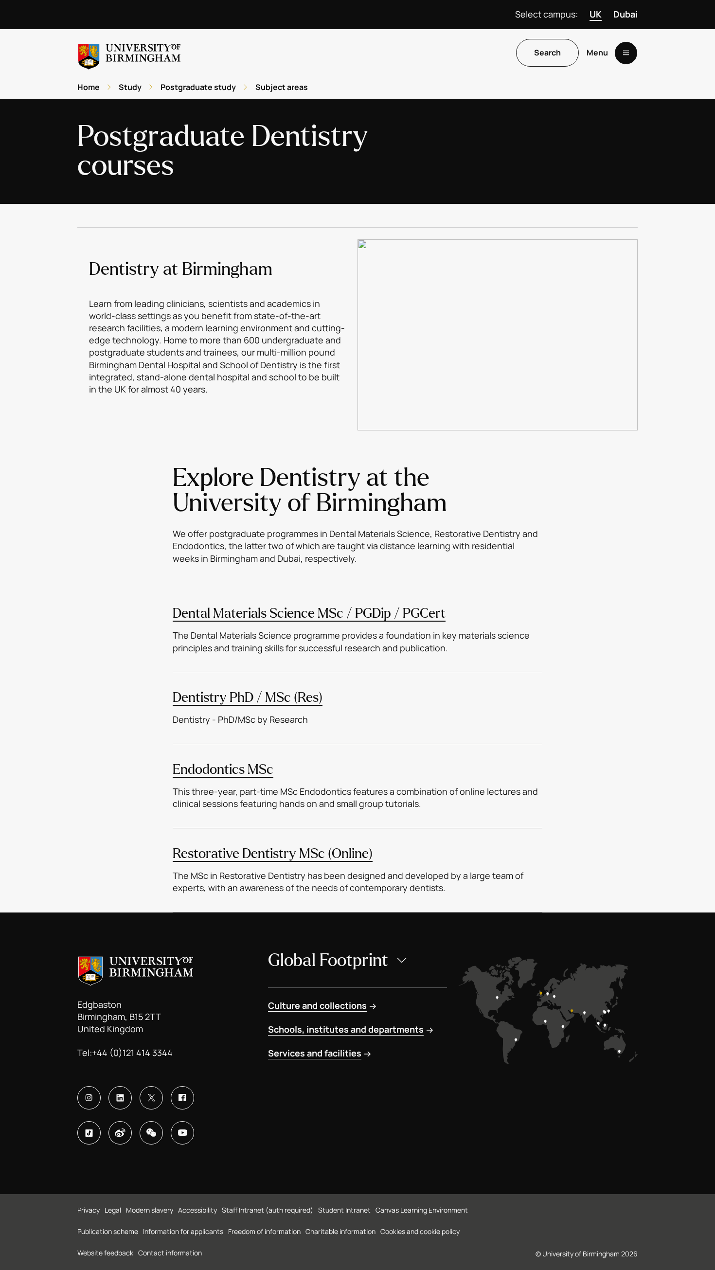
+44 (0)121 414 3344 (132, 1052)
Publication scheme (107, 1231)
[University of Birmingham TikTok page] (89, 1133)
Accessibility (197, 1210)
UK (596, 14)
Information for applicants (183, 1231)
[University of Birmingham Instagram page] (89, 1097)
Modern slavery (149, 1210)
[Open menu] (626, 53)
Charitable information (340, 1231)
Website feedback (105, 1252)
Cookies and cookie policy (420, 1231)
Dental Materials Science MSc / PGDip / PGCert (309, 613)
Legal (113, 1210)
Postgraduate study (198, 87)
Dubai (625, 14)
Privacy (88, 1210)
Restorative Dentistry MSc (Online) (273, 853)
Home (88, 87)
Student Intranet (344, 1210)
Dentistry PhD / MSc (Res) (247, 697)
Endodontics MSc (223, 769)
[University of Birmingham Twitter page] (151, 1097)
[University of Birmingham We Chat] (151, 1133)
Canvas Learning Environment (421, 1210)
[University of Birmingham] (129, 53)
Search (547, 53)
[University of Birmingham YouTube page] (182, 1133)
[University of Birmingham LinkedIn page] (120, 1097)
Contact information (170, 1252)
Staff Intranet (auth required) (267, 1210)
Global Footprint (328, 960)
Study (130, 87)
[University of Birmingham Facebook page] (182, 1097)
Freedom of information (264, 1231)
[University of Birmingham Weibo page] (120, 1133)
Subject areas (281, 87)
